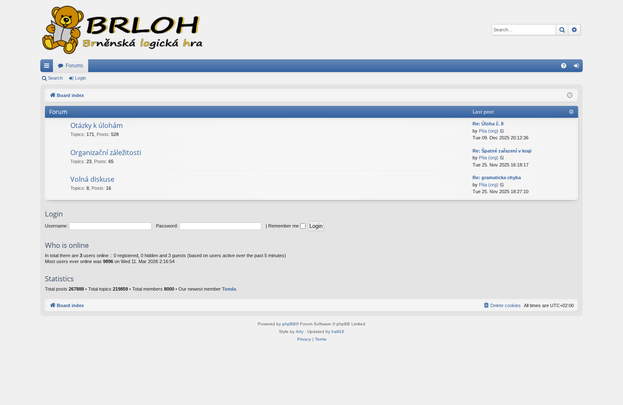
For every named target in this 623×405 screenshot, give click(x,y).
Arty (299, 331)
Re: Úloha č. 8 (488, 123)
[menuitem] (563, 65)
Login (80, 77)
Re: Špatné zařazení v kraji (502, 150)
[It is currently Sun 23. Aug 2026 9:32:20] (570, 95)
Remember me (284, 225)
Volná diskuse (92, 179)
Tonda (229, 288)
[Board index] (121, 29)
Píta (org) (488, 130)
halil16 (337, 331)
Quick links (48, 67)
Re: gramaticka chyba (497, 177)
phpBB (289, 324)
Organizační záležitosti (105, 152)
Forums (74, 66)
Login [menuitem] (578, 67)
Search (55, 77)
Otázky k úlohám (96, 125)
